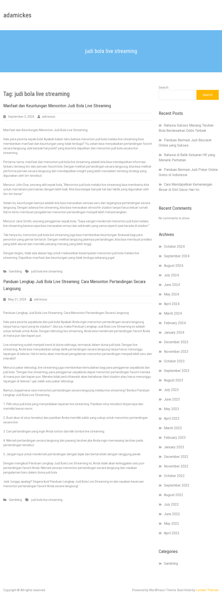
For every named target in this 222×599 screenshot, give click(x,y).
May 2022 (171, 523)
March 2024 (173, 313)
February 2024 (175, 323)
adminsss (48, 116)
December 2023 (176, 342)
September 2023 (176, 371)
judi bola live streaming (46, 271)
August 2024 (173, 266)
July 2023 (171, 390)
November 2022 (176, 466)
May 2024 (171, 294)
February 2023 (175, 438)
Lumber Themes (207, 590)
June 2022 (172, 514)
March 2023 (173, 428)
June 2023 (172, 399)
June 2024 (172, 285)
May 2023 (171, 409)
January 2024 (174, 332)
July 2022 (171, 504)
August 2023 (173, 380)
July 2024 (171, 275)
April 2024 (172, 304)
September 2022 (176, 485)
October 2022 (174, 476)
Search (163, 87)
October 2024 (174, 246)
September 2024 (176, 256)
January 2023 (174, 447)
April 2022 (172, 533)
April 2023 (172, 418)
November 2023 (176, 352)
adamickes (17, 15)
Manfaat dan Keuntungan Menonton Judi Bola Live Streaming (57, 105)
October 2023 (174, 361)
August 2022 (173, 495)
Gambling (15, 271)
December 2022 (176, 457)
